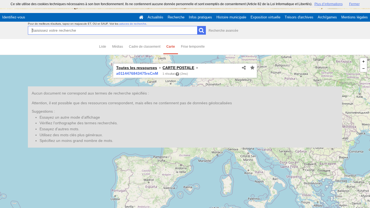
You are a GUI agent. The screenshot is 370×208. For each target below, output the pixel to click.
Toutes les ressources (136, 68)
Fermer (354, 4)
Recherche (176, 17)
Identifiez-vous (13, 17)
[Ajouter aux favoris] (252, 68)
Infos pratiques (200, 17)
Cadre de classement (144, 46)
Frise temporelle (193, 46)
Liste (102, 46)
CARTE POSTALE (178, 68)
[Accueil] (141, 17)
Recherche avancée (223, 30)
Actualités (155, 17)
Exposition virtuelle (265, 17)
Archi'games (327, 17)
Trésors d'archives (299, 17)
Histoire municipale (231, 17)
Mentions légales (354, 17)
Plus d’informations (328, 4)
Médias (117, 46)
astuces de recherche (132, 23)
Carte (170, 46)
